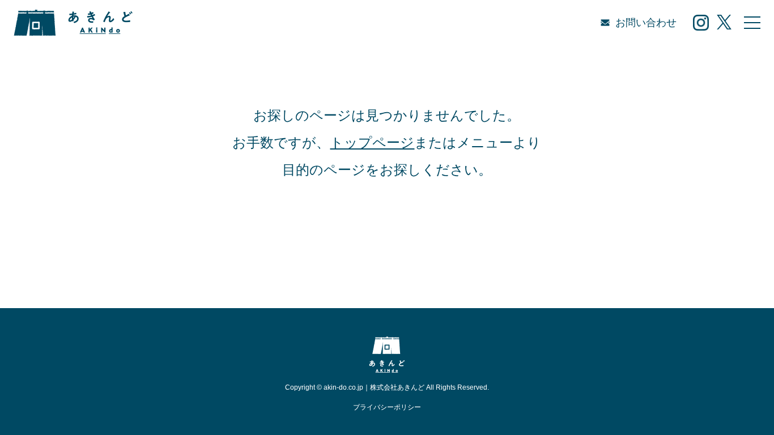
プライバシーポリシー (387, 407)
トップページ (372, 142)
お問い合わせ (646, 22)
